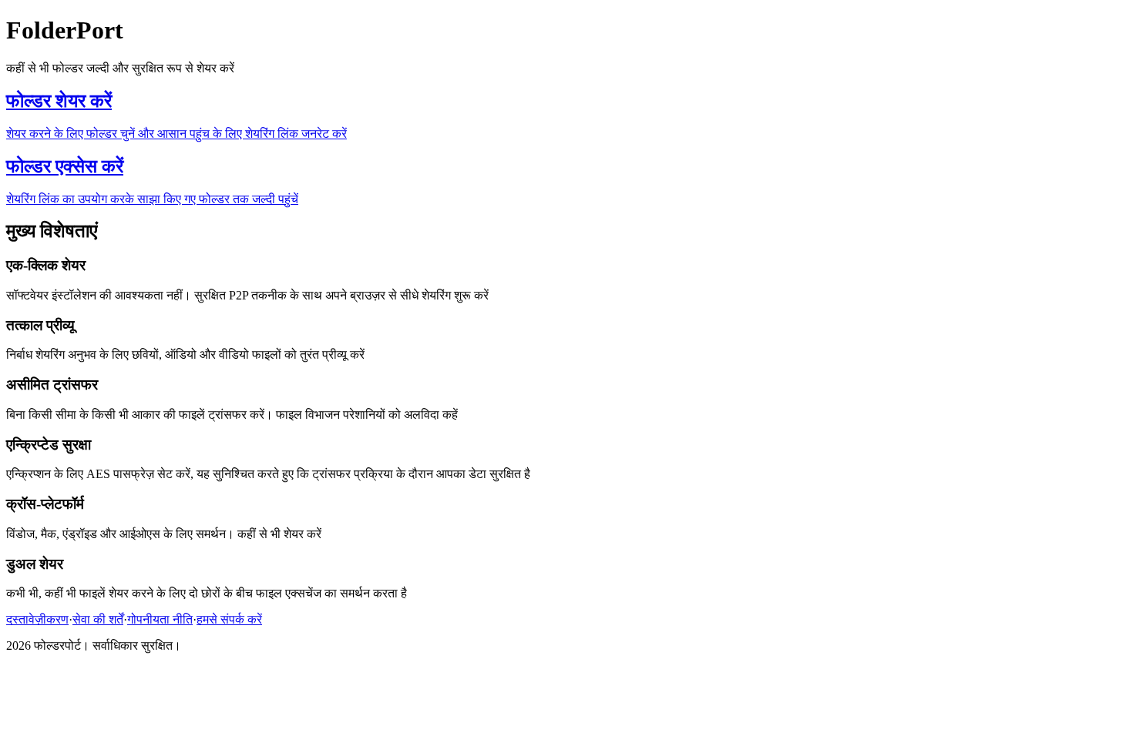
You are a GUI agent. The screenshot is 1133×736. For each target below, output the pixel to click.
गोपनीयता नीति (160, 619)
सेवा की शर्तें (97, 619)
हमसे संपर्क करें (229, 619)
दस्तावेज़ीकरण (37, 619)
